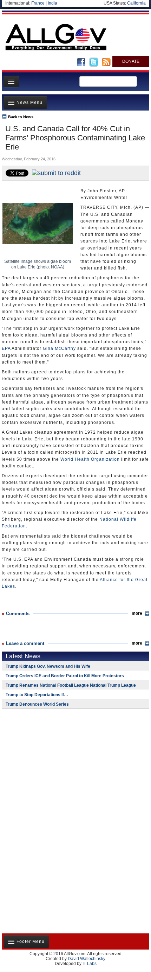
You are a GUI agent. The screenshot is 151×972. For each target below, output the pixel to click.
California (136, 3)
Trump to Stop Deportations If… (37, 694)
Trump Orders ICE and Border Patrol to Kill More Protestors (65, 675)
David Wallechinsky (86, 958)
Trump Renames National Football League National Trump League (71, 685)
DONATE (130, 61)
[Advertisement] (46, 760)
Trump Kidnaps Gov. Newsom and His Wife (48, 666)
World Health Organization (90, 459)
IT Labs (90, 963)
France (38, 3)
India (52, 3)
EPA (6, 348)
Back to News (20, 117)
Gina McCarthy (59, 348)
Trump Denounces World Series (37, 704)
